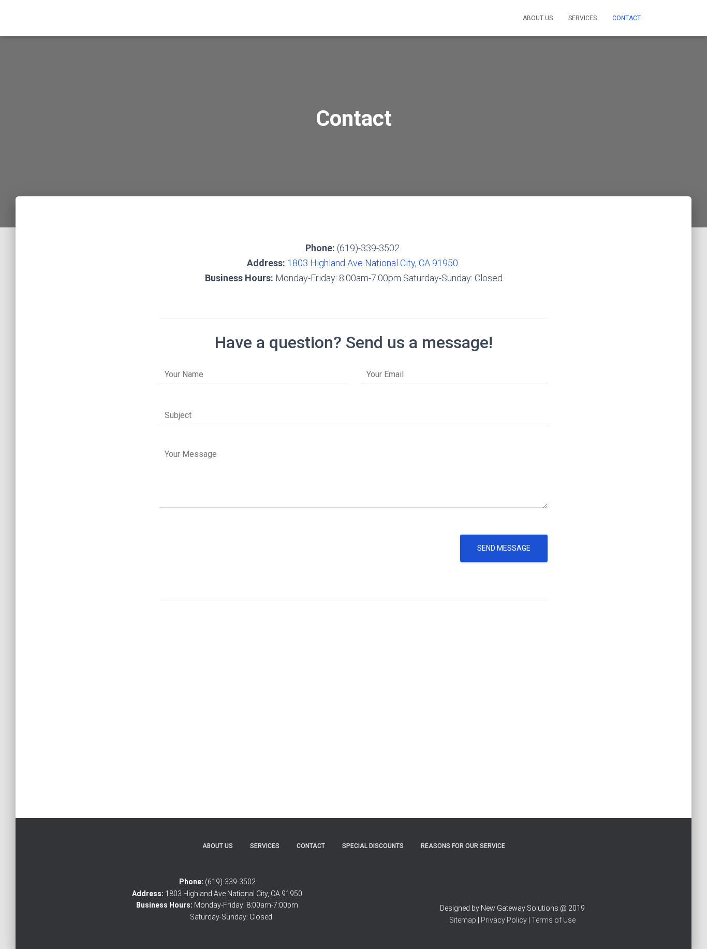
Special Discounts (373, 846)
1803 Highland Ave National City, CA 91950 (373, 262)
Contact (626, 18)
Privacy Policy (504, 920)
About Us (538, 18)
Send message (504, 548)
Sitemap (462, 920)
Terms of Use (554, 920)
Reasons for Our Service (463, 846)
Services (582, 18)
